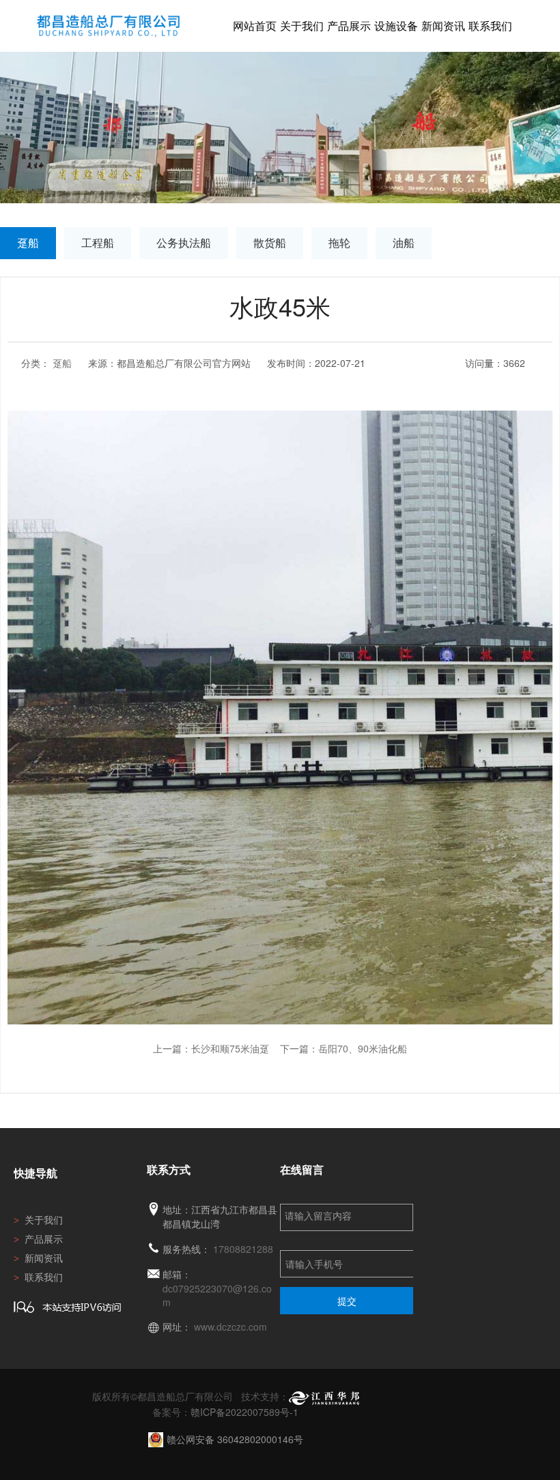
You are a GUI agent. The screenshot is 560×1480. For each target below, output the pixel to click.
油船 (404, 242)
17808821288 (243, 1249)
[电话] (153, 1249)
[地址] (153, 1209)
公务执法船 (183, 242)
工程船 (97, 242)
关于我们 (302, 25)
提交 (346, 1300)
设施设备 (396, 25)
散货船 (269, 242)
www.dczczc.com (230, 1326)
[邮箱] (153, 1274)
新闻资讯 (443, 25)
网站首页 (255, 25)
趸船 (28, 242)
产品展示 (349, 25)
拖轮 (339, 242)
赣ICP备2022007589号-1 (244, 1412)
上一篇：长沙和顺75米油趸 (211, 1048)
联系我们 (490, 25)
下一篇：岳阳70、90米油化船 (343, 1048)
